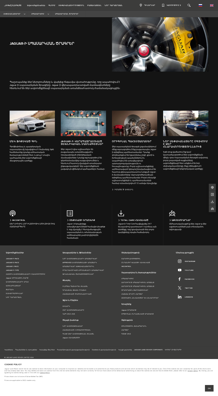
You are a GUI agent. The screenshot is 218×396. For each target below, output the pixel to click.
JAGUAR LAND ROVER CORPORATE (148, 350)
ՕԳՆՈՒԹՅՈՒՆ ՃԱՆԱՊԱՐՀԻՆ (134, 326)
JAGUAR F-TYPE (12, 270)
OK (209, 388)
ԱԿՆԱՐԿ (66, 306)
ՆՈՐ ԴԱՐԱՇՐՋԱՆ (14, 297)
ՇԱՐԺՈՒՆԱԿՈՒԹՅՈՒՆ (130, 259)
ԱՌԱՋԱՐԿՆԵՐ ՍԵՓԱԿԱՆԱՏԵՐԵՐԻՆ (78, 266)
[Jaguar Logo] (13, 5)
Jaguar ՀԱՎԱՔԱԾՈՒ (71, 338)
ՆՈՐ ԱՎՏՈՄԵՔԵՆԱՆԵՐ (73, 326)
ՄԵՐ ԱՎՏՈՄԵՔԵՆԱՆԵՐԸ (73, 310)
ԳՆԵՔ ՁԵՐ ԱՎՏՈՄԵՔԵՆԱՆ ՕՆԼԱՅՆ (78, 334)
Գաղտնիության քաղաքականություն (73, 350)
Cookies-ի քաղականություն (104, 350)
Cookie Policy (45, 373)
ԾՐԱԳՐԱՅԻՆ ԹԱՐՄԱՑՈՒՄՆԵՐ (134, 290)
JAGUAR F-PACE (12, 259)
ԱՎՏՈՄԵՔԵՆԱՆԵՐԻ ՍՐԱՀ (17, 282)
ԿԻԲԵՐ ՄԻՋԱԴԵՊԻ (173, 350)
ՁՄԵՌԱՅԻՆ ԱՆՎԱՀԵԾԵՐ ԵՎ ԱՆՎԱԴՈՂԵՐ (140, 298)
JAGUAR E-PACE (12, 263)
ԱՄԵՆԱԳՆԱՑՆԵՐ (13, 286)
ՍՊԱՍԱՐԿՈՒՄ (127, 279)
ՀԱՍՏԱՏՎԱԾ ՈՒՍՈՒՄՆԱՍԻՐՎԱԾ (77, 294)
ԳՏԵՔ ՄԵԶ (126, 334)
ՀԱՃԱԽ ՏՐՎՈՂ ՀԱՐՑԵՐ (132, 294)
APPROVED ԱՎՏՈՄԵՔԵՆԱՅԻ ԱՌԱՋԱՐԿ (80, 263)
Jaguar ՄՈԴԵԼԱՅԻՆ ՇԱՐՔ (17, 278)
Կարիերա (8, 350)
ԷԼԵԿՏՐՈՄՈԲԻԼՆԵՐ (14, 293)
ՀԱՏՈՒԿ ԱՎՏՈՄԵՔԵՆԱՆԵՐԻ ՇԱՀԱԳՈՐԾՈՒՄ (25, 274)
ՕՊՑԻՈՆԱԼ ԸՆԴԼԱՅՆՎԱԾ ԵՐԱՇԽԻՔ (137, 314)
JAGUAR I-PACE (12, 266)
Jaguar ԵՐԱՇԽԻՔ (128, 310)
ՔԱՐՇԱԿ (10, 290)
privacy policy (193, 371)
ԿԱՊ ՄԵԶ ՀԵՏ (69, 314)
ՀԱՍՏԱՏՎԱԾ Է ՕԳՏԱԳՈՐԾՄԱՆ (77, 330)
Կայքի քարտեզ (125, 350)
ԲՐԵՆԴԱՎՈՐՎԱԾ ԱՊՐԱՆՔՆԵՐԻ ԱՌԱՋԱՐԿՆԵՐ (83, 270)
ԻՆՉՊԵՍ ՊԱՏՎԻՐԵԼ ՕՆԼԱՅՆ (75, 286)
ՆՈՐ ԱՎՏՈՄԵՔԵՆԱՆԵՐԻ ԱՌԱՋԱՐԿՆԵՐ (80, 259)
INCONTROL (126, 266)
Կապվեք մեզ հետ (47, 350)
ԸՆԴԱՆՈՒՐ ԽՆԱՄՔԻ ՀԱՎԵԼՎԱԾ (135, 263)
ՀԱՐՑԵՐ (125, 330)
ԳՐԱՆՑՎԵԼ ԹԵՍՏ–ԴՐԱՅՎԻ (74, 290)
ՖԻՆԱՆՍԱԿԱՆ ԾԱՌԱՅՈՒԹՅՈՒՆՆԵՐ (78, 274)
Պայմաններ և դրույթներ (26, 350)
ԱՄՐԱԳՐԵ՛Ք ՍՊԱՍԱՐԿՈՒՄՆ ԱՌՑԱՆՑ (137, 282)
